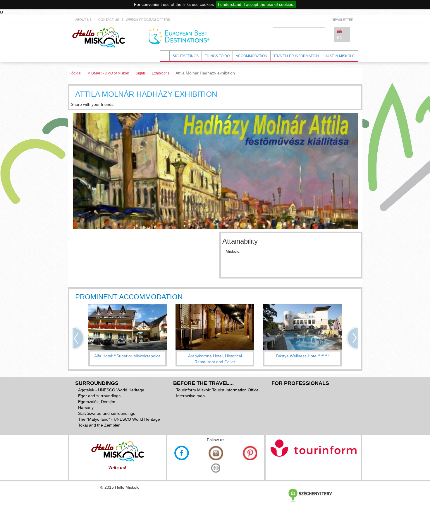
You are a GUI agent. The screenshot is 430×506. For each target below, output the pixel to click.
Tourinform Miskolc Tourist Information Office (217, 390)
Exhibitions (160, 73)
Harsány (86, 407)
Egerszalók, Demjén (96, 401)
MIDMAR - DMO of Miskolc (108, 73)
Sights (141, 73)
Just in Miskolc (340, 56)
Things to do (217, 56)
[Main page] (98, 37)
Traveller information (296, 56)
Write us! (117, 467)
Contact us (108, 19)
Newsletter (342, 19)
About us (83, 19)
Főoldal (75, 73)
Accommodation (251, 56)
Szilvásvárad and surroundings (106, 413)
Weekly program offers (148, 19)
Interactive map (190, 395)
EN (340, 37)
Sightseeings (186, 56)
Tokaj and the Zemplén (99, 425)
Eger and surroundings (99, 395)
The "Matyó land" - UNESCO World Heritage (119, 419)
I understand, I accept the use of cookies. (256, 4)
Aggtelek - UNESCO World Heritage (111, 390)
